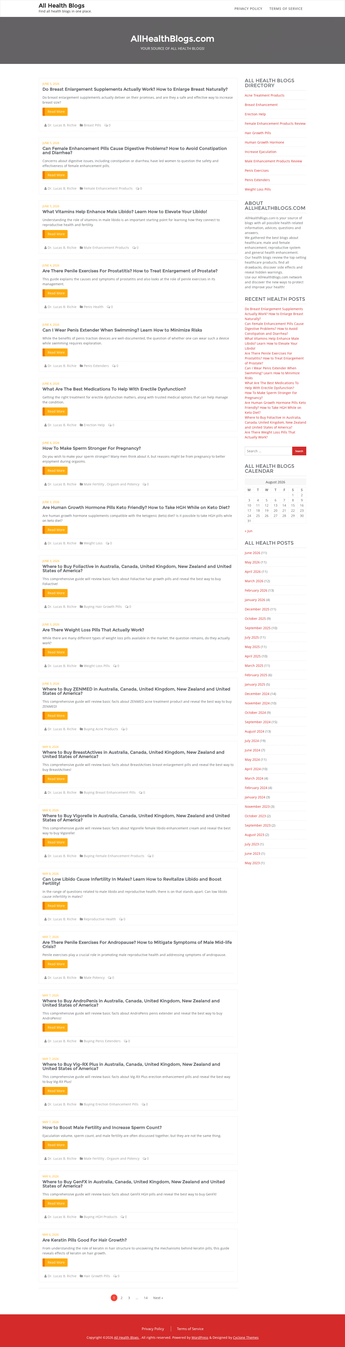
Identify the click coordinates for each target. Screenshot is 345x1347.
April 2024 (253, 769)
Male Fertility (94, 484)
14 (146, 1298)
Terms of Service (286, 8)
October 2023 (255, 816)
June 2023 (252, 853)
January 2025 (255, 684)
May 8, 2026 (50, 747)
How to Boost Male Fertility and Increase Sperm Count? (102, 1127)
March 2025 (254, 665)
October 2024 (255, 712)
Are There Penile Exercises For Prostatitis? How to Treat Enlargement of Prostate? (130, 270)
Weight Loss (93, 543)
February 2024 (256, 787)
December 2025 (257, 609)
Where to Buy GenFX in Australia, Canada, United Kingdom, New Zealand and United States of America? (133, 1184)
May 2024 (252, 759)
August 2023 (254, 834)
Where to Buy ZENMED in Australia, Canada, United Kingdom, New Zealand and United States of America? (136, 691)
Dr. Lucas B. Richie (62, 125)
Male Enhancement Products (106, 247)
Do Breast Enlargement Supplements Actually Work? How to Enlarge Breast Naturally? (135, 89)
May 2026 (252, 562)
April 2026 (253, 571)
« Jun (249, 531)
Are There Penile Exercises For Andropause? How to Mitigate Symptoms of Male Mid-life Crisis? (137, 944)
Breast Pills (92, 125)
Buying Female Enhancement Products (114, 856)
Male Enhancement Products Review (273, 161)
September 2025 (258, 628)
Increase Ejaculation (260, 151)
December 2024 (257, 693)
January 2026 (255, 599)
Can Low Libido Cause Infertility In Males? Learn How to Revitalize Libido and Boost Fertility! (132, 881)
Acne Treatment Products (264, 95)
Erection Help (94, 425)
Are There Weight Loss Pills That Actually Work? (93, 630)
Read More (56, 111)
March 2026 (254, 581)
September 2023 (258, 825)
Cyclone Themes (246, 1337)
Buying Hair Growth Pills (103, 606)
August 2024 (254, 731)
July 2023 (252, 844)
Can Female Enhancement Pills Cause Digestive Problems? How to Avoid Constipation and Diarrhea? (134, 150)
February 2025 (256, 675)
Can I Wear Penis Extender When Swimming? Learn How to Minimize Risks (122, 330)
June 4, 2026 (50, 265)
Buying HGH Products (100, 1216)
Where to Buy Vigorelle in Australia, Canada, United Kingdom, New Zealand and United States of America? (136, 818)
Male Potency (94, 977)
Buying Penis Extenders (102, 1041)
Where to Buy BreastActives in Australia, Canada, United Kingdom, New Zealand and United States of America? (133, 754)
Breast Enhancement (261, 104)
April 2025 (253, 656)
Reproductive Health (100, 919)
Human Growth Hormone (264, 142)
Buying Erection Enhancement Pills (111, 1104)
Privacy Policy (248, 8)
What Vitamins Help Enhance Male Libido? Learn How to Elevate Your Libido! (124, 211)
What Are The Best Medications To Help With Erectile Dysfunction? (114, 389)
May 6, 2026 (50, 1176)
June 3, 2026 (50, 502)
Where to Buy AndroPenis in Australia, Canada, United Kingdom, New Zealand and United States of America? (131, 1003)
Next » (158, 1298)
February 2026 (256, 590)
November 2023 (257, 806)
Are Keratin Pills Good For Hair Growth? (84, 1240)
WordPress (200, 1337)
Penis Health (94, 307)
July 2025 (252, 637)
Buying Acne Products (101, 729)
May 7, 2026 (50, 937)
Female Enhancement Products (108, 188)
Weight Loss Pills (97, 666)
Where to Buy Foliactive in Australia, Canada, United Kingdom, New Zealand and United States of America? (136, 568)
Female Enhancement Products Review (275, 123)
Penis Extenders (96, 365)
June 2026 (252, 553)
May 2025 (252, 646)
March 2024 (254, 778)
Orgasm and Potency (123, 484)
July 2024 (252, 740)
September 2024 (258, 722)
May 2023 (252, 863)
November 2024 (257, 703)
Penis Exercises (257, 170)
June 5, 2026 (50, 84)
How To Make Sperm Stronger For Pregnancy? (91, 448)
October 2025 (255, 618)
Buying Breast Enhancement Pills (110, 792)
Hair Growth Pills (97, 1276)
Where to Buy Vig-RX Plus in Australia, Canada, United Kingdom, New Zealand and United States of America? (131, 1066)
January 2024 (255, 797)
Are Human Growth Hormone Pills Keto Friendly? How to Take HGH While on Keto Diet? (136, 507)
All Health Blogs (127, 1337)
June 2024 (252, 750)
